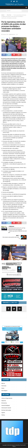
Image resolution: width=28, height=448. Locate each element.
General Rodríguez (5, 405)
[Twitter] (14, 1)
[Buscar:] (14, 10)
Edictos (3, 383)
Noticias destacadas (6, 410)
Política (3, 415)
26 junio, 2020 (6, 34)
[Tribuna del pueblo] (14, 5)
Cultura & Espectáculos (6, 398)
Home (2, 388)
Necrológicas (4, 390)
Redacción (13, 34)
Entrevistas (4, 403)
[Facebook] (11, 1)
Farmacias (3, 386)
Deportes (3, 400)
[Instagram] (17, 1)
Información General (6, 408)
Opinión (3, 412)
